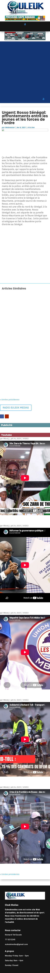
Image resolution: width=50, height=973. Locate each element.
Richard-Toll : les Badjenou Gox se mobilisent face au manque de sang (24, 357)
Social (25, 309)
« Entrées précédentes (9, 399)
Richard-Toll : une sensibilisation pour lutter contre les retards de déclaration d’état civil (25, 331)
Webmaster (10, 127)
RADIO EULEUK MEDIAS (16, 407)
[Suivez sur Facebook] (2, 416)
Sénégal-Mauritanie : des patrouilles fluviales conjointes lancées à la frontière (24, 383)
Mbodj (6, 438)
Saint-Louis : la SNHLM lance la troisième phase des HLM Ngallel (21, 305)
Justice (26, 336)
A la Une (31, 127)
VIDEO (26, 438)
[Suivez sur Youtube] (7, 416)
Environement (29, 388)
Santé (25, 361)
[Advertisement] (25, 66)
